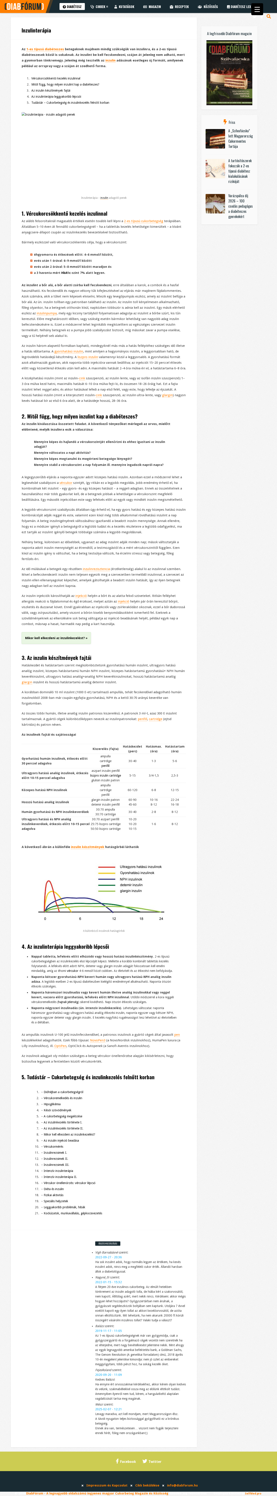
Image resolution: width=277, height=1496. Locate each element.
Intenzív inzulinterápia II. (60, 1177)
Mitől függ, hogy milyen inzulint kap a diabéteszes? (65, 84)
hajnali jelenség (68, 1002)
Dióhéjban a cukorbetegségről (63, 1092)
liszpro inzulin (87, 357)
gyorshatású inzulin (68, 351)
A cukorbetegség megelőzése (63, 1116)
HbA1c (66, 273)
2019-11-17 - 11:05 (108, 1331)
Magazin (154, 6)
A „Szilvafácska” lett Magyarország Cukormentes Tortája (240, 138)
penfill (142, 719)
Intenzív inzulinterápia (58, 1171)
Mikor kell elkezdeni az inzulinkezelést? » (56, 638)
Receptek (181, 6)
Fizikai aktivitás (53, 1195)
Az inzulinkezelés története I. (63, 1122)
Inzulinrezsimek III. (56, 1164)
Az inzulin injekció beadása (61, 1140)
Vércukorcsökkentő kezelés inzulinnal (55, 78)
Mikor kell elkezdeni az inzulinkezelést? (69, 1134)
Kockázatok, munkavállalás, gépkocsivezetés (73, 1213)
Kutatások (125, 6)
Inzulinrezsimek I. (55, 1152)
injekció (81, 596)
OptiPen (60, 1046)
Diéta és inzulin (54, 1189)
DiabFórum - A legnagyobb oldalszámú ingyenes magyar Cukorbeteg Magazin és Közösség (97, 1493)
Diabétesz (74, 6)
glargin (167, 395)
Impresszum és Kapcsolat (106, 1485)
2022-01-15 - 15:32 (108, 1282)
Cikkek (99, 6)
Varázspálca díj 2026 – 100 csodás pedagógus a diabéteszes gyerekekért (240, 206)
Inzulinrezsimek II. (56, 1158)
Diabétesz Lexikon (243, 6)
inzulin (110, 60)
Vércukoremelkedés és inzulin (63, 1098)
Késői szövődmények (57, 1110)
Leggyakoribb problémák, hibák (64, 1207)
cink (82, 378)
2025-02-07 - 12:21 (108, 1409)
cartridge (155, 719)
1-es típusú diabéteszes (45, 49)
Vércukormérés (53, 1146)
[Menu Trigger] (257, 9)
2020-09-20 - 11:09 (108, 1374)
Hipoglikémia (52, 1104)
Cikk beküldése (147, 1485)
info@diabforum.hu (182, 1485)
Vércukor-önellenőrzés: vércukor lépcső (69, 1183)
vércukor (66, 483)
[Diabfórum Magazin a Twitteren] (255, 16)
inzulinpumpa (47, 313)
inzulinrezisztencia (96, 569)
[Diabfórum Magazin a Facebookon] (262, 16)
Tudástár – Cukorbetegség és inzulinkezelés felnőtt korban (70, 102)
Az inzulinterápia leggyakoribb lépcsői (56, 96)
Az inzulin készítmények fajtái (50, 90)
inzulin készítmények (55, 657)
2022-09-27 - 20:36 (108, 1257)
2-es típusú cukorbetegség (143, 221)
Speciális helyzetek (56, 1201)
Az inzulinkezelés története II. (63, 1128)
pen (177, 1035)
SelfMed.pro (253, 1493)
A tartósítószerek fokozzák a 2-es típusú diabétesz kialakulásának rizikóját (240, 171)
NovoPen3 (97, 1040)
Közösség (210, 6)
